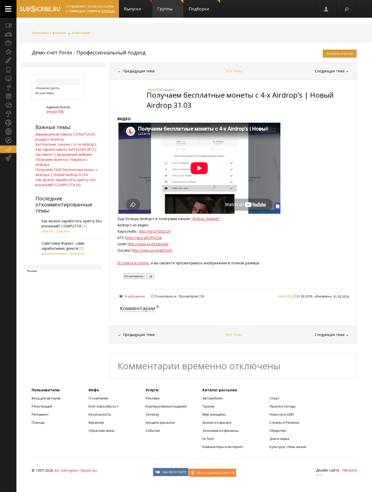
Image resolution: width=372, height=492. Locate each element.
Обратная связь (102, 430)
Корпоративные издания (166, 406)
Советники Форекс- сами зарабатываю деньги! (63, 246)
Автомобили (212, 398)
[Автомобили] (8, 34)
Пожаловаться (165, 296)
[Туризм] (8, 140)
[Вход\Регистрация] (326, 9)
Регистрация (42, 406)
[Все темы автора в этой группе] (294, 296)
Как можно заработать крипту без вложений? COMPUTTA (65, 182)
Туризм (208, 406)
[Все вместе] (8, 25)
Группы (164, 9)
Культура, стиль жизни (288, 446)
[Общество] (8, 105)
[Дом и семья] (8, 52)
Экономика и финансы (49, 33)
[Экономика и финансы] (8, 149)
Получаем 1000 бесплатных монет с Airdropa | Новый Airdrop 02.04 (66, 172)
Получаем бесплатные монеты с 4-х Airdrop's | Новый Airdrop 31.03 (240, 100)
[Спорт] (8, 122)
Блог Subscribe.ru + (104, 406)
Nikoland (349, 470)
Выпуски (132, 9)
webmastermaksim (55, 253)
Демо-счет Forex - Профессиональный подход (89, 52)
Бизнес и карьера (216, 422)
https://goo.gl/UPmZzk (143, 237)
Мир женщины (214, 414)
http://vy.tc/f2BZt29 (155, 231)
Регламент (40, 414)
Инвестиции (81, 33)
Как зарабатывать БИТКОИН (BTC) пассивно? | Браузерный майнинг (65, 152)
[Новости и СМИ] (8, 96)
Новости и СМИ (282, 414)
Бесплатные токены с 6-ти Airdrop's (65, 144)
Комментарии (137, 308)
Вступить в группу (340, 53)
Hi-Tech (208, 438)
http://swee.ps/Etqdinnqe (148, 244)
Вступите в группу (133, 263)
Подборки (199, 9)
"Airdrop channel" (205, 218)
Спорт (274, 398)
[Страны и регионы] (8, 131)
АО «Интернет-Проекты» (75, 470)
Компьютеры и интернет (222, 446)
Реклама (152, 398)
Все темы (234, 71)
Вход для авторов (46, 398)
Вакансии (96, 422)
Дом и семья (279, 438)
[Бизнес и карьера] (8, 43)
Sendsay (152, 414)
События (153, 430)
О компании (98, 398)
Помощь (38, 422)
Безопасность (100, 414)
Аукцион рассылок (160, 422)
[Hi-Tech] (8, 69)
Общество (278, 430)
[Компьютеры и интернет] (8, 78)
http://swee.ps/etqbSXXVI (152, 250)
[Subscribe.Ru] (39, 9)
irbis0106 (55, 112)
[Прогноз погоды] (8, 114)
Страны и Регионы (284, 422)
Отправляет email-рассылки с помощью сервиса (90, 8)
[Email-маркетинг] (8, 158)
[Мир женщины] (8, 61)
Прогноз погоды (283, 406)
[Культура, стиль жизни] (8, 87)
